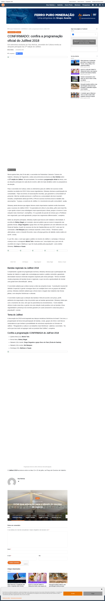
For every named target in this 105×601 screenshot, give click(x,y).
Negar (92, 593)
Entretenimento (17, 28)
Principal (10, 28)
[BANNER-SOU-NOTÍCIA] (52, 16)
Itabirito (60, 5)
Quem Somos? (72, 1)
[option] (37, 505)
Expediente (88, 1)
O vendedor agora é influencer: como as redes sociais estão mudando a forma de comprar (88, 95)
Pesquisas (86, 5)
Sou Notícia (50, 5)
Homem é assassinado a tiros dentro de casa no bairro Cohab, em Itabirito (88, 78)
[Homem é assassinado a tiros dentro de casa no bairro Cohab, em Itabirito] (75, 79)
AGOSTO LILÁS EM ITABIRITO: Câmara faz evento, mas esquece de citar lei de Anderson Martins (37, 586)
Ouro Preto (69, 5)
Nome (9, 549)
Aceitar (73, 593)
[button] (101, 589)
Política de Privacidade (97, 1)
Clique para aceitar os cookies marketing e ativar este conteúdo (84, 41)
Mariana (77, 5)
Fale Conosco (81, 1)
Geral (37, 498)
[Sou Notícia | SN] (3, 5)
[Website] (18, 481)
